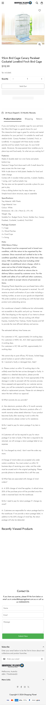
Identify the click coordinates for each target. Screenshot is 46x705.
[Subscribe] (41, 659)
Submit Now (23, 636)
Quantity (5, 79)
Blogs (4, 703)
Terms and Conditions (10, 687)
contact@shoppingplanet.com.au (23, 599)
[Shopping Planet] (23, 3)
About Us (5, 684)
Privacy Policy (7, 691)
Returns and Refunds (9, 695)
